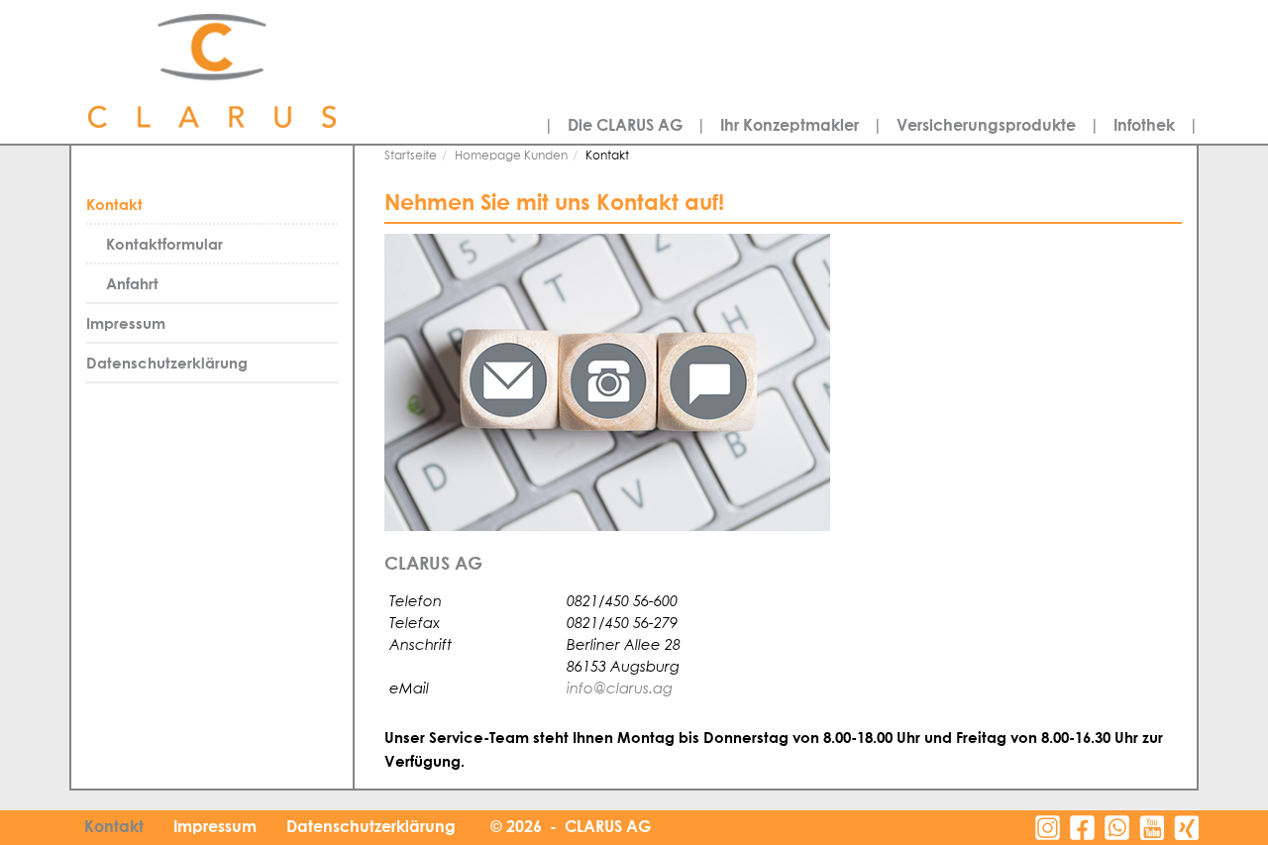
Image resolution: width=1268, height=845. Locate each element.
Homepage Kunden (511, 156)
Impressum (125, 323)
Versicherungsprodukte (986, 125)
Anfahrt (132, 283)
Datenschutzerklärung (167, 362)
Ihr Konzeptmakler (789, 125)
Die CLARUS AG (625, 125)
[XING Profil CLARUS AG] (1186, 827)
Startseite (410, 156)
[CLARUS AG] (257, 72)
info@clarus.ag (620, 688)
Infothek (1144, 125)
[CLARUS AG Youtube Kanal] (1151, 827)
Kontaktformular (164, 244)
